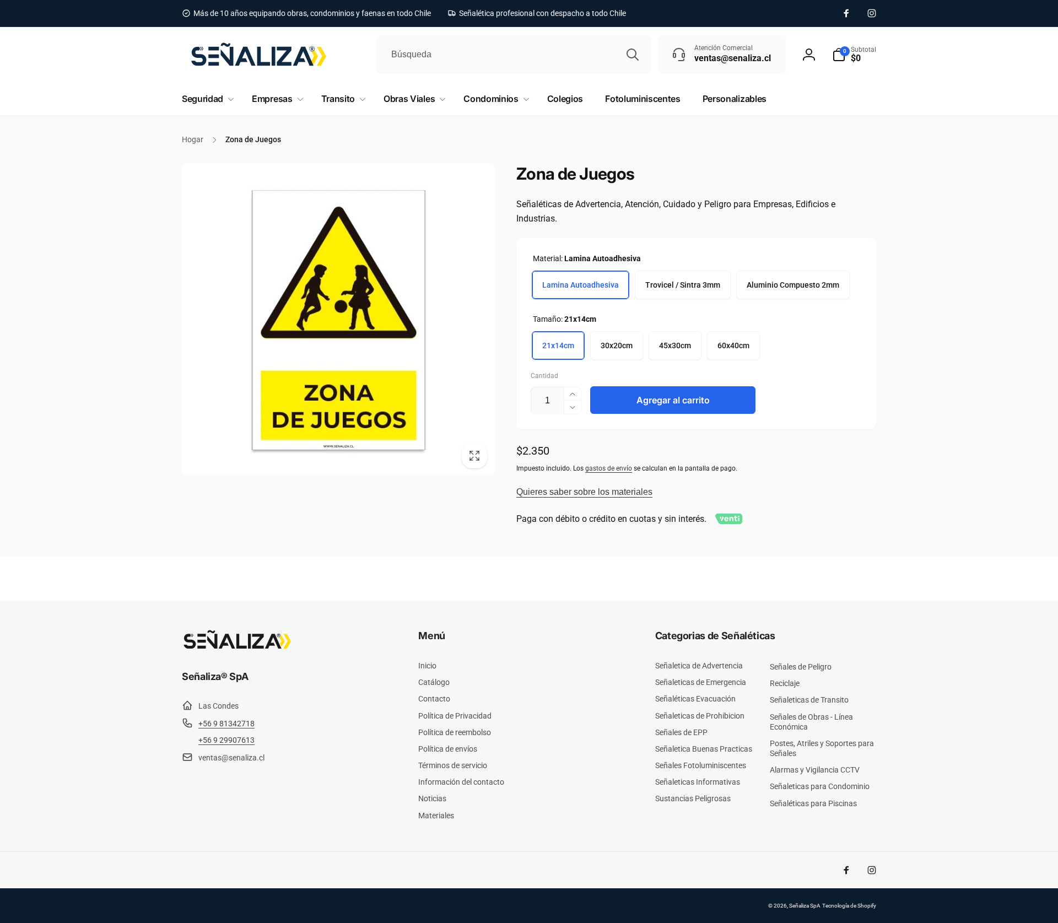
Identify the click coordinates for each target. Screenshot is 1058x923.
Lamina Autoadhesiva (580, 284)
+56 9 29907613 (226, 740)
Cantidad (544, 376)
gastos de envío (608, 468)
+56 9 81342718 (226, 723)
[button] (854, 54)
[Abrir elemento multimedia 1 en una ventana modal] (338, 319)
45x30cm (675, 345)
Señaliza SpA (805, 906)
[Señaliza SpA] (237, 646)
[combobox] (514, 54)
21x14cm (558, 345)
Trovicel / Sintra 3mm (682, 284)
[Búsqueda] (633, 55)
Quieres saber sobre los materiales (584, 491)
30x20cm (617, 345)
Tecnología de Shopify (849, 906)
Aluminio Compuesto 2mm (793, 284)
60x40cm (733, 345)
